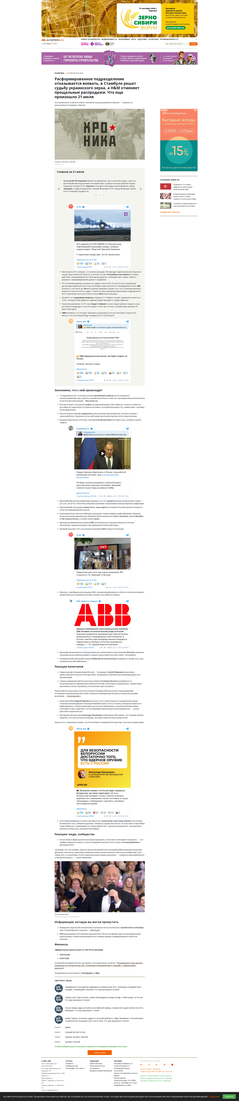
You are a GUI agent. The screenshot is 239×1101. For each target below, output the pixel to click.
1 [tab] (96, 195)
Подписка (69, 1063)
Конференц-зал (72, 1066)
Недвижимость (109, 39)
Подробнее (213, 1096)
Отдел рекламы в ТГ (122, 1066)
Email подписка (120, 1078)
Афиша (116, 1075)
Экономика (124, 39)
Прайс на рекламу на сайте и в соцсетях (156, 1071)
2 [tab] (99, 195)
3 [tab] (103, 195)
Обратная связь (96, 1063)
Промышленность (169, 39)
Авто (133, 39)
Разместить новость (170, 212)
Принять (229, 1096)
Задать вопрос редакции (150, 1069)
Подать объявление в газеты (126, 1073)
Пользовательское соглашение (97, 1067)
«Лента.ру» (95, 930)
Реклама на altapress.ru (123, 1063)
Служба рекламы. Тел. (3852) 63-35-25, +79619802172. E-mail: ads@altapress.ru (125, 1082)
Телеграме (87, 973)
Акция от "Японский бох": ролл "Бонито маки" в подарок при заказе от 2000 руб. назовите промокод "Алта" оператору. (156, 1078)
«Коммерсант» (74, 696)
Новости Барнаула (90, 39)
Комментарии (100, 1052)
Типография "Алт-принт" (75, 1068)
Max (97, 973)
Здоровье (142, 39)
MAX (129, 1085)
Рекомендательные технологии (122, 1069)
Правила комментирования (101, 1071)
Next (140, 189)
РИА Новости (82, 300)
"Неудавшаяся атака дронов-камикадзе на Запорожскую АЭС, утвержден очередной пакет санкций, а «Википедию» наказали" (99, 965)
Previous (59, 189)
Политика (153, 39)
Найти (193, 44)
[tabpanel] (99, 189)
